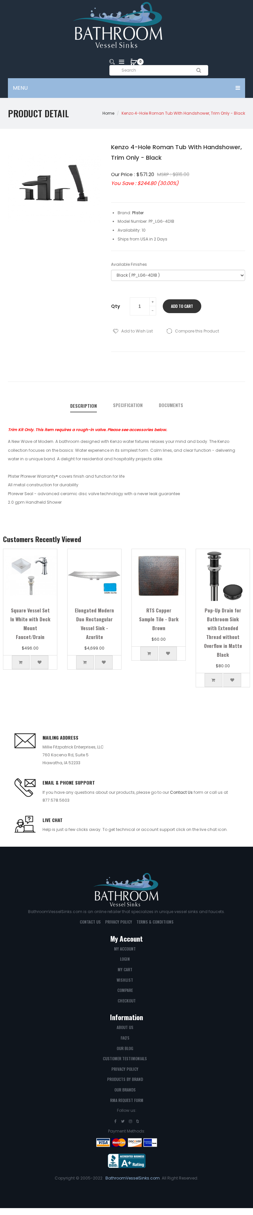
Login (125, 959)
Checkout (127, 1000)
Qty (115, 306)
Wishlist (125, 980)
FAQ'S (125, 1038)
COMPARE (125, 990)
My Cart (125, 969)
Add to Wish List (137, 331)
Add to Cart (182, 306)
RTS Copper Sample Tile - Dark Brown (159, 619)
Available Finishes (129, 264)
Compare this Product (197, 331)
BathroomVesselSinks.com (132, 1178)
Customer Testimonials (125, 1058)
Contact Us (181, 792)
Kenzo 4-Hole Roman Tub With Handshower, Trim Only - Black (183, 113)
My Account (125, 948)
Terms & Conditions (155, 922)
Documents (171, 405)
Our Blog (125, 1048)
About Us (125, 1027)
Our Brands (125, 1089)
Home (108, 113)
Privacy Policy (118, 922)
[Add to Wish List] (39, 662)
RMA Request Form (126, 1100)
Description (83, 405)
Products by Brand (125, 1079)
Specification (128, 405)
